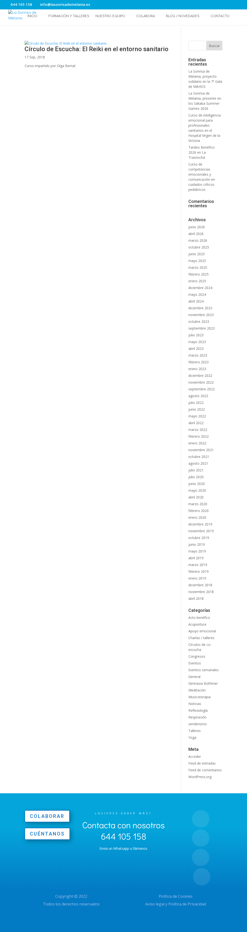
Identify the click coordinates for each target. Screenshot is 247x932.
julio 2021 (196, 470)
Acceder (194, 756)
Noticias (194, 703)
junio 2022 (196, 409)
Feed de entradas (202, 763)
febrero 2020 (198, 510)
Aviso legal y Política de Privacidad (175, 904)
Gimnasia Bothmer (203, 683)
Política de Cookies (175, 896)
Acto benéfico (199, 617)
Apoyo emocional (202, 631)
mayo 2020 (197, 490)
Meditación (197, 690)
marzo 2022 (197, 429)
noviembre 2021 (201, 450)
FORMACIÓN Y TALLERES (68, 16)
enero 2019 (197, 578)
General (194, 676)
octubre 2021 (198, 456)
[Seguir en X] (200, 857)
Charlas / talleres (201, 637)
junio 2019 (196, 544)
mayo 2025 (197, 260)
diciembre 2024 (200, 287)
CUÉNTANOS (47, 834)
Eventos (194, 663)
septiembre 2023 (201, 328)
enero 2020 (197, 517)
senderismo (197, 724)
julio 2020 (196, 477)
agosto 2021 (198, 463)
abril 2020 (196, 497)
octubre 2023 (198, 321)
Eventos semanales (203, 670)
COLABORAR (47, 816)
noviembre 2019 (201, 531)
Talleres (194, 730)
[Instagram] (109, 5)
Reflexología (198, 710)
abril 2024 (196, 301)
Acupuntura (197, 624)
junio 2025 (196, 254)
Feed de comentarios (205, 770)
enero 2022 (197, 443)
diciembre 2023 (200, 308)
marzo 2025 (197, 267)
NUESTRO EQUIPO (110, 16)
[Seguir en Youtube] (201, 876)
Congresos (196, 656)
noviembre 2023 (201, 314)
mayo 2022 (197, 416)
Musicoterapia (199, 697)
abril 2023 (196, 348)
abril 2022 (196, 423)
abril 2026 (196, 233)
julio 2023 (196, 335)
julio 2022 (196, 402)
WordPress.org (200, 776)
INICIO (32, 16)
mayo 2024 (197, 294)
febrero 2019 (198, 571)
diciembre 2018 (200, 585)
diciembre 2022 (200, 375)
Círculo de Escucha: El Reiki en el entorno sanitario (96, 49)
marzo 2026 (197, 240)
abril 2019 (196, 558)
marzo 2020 (197, 504)
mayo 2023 (197, 341)
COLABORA (145, 16)
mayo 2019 (197, 551)
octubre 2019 (198, 537)
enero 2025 (197, 281)
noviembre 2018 (201, 591)
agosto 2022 (198, 396)
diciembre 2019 (200, 524)
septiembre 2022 (201, 389)
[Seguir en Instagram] (200, 819)
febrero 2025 (198, 274)
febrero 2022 (198, 436)
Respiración (197, 717)
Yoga (192, 737)
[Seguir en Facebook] (200, 838)
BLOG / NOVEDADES (182, 16)
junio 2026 (196, 227)
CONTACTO (220, 16)
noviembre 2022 (201, 382)
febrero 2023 (198, 362)
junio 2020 (196, 483)
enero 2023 (197, 368)
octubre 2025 (198, 247)
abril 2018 (196, 598)
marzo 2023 (197, 355)
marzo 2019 (197, 564)
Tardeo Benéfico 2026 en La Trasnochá (201, 152)
